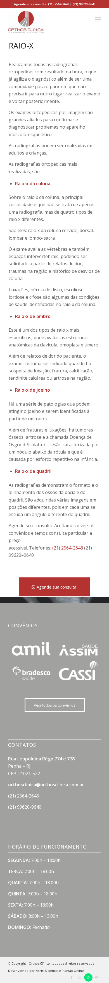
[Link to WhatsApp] (88, 977)
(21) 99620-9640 (84, 4)
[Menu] (98, 19)
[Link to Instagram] (80, 977)
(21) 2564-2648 (58, 4)
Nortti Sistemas (46, 970)
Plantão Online (73, 970)
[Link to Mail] (97, 977)
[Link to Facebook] (71, 977)
